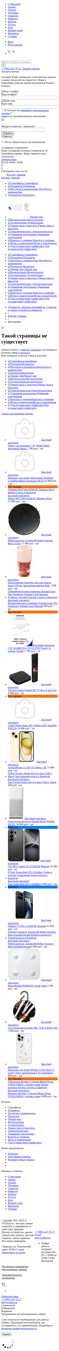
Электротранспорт (42, 231)
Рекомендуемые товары (21, 1159)
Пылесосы (28, 195)
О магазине (14, 4)
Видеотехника (35, 219)
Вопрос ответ (15, 30)
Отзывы (12, 36)
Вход (10, 41)
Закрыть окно (9, 159)
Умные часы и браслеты (21, 1128)
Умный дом (36, 216)
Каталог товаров (15, 174)
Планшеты (29, 186)
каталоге (25, 352)
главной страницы (30, 349)
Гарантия (13, 15)
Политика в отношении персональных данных (15, 1268)
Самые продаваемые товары (17, 413)
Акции (12, 7)
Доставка (13, 12)
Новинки (13, 1153)
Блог (10, 27)
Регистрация (15, 44)
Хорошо (6, 1334)
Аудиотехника (35, 222)
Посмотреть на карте (13, 1252)
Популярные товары (19, 1156)
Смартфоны (31, 183)
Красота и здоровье (43, 240)
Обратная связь (9, 1296)
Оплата (12, 9)
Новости (13, 18)
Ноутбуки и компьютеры (22, 1113)
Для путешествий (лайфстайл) (28, 247)
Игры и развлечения (45, 243)
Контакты (13, 33)
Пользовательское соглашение (12, 1276)
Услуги (12, 24)
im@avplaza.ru (42, 1237)
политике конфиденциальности (19, 1328)
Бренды (12, 21)
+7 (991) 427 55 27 (11, 68)
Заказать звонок (31, 68)
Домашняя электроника (21, 1133)
